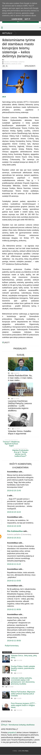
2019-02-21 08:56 (14, 609)
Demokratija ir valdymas (17, 62)
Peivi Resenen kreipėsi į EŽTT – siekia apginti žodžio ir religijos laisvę (23, 705)
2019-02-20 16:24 (14, 512)
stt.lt (4, 97)
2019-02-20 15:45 (14, 490)
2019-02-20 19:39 (14, 526)
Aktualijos (7, 62)
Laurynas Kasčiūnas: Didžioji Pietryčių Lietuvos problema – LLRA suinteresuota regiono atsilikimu (20, 406)
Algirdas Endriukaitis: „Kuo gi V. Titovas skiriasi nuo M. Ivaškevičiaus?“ (20, 453)
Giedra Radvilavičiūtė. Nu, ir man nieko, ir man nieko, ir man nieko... (20, 377)
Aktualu (7, 33)
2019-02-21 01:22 (14, 564)
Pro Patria (25, 751)
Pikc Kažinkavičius (15, 531)
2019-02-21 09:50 (14, 641)
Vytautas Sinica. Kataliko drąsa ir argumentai (19, 432)
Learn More (17, 19)
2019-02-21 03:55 (14, 581)
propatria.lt (12, 732)
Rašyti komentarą (11, 646)
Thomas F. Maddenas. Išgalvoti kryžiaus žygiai (11, 444)
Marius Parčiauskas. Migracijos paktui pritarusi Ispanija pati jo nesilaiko (23, 694)
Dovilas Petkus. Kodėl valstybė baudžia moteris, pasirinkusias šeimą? (23, 668)
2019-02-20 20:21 (14, 538)
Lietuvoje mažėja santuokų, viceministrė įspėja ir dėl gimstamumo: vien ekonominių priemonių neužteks (23, 681)
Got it (27, 19)
